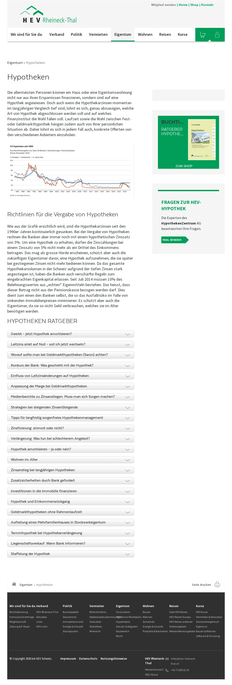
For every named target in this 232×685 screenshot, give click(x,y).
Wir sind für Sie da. (27, 34)
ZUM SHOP (184, 166)
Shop (194, 5)
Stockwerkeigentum (207, 621)
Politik (76, 34)
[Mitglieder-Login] (217, 34)
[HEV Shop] (202, 34)
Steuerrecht (69, 617)
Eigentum (122, 34)
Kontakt (207, 5)
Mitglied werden (163, 5)
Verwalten (95, 621)
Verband (56, 34)
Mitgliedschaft (18, 621)
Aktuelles (41, 617)
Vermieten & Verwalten (209, 617)
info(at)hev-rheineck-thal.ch (183, 661)
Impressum (68, 658)
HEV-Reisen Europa (180, 617)
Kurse (183, 34)
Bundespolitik (71, 612)
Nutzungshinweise (114, 658)
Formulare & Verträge (22, 617)
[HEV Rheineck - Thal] (68, 14)
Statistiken (95, 626)
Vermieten (98, 34)
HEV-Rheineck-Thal (47, 612)
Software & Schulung (208, 636)
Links (39, 621)
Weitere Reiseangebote (182, 631)
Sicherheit (149, 621)
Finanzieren (123, 612)
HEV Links (41, 626)
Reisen (165, 34)
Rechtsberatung (19, 612)
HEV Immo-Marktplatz (129, 617)
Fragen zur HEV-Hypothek (181, 205)
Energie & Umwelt (73, 626)
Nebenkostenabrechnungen (105, 617)
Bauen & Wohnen (206, 631)
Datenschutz (88, 658)
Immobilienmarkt (73, 621)
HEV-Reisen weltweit (181, 621)
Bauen (146, 612)
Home (183, 5)
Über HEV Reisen (178, 612)
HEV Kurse (202, 612)
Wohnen (145, 34)
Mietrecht (95, 631)
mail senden (172, 239)
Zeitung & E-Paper (20, 626)
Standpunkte (70, 631)
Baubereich (122, 631)
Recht (119, 636)
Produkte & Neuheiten (155, 631)
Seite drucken (201, 585)
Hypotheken (123, 621)
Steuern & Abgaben (127, 626)
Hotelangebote (177, 626)
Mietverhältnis (97, 612)
